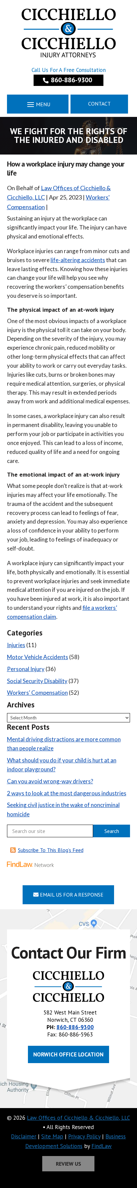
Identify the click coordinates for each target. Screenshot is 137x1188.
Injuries (16, 644)
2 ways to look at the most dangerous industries (66, 793)
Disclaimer (23, 1136)
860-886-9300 (71, 80)
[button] (37, 104)
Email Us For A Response (71, 894)
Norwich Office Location (68, 1054)
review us (68, 1163)
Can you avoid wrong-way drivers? (50, 781)
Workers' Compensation (37, 692)
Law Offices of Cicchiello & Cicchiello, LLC (78, 1117)
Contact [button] (99, 103)
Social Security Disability (37, 680)
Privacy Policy (84, 1136)
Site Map (52, 1136)
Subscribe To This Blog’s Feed (50, 850)
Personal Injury (26, 668)
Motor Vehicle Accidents (37, 656)
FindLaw (101, 1146)
